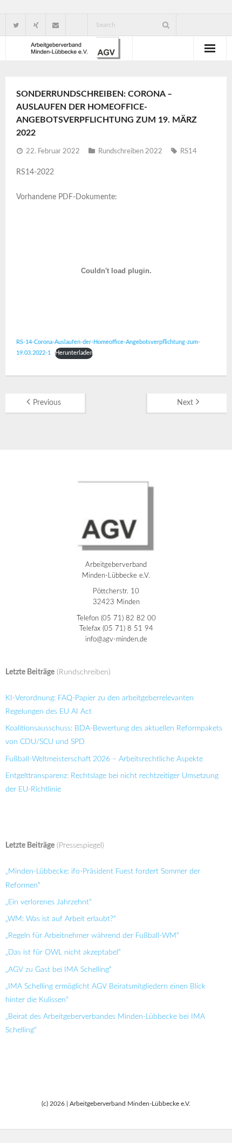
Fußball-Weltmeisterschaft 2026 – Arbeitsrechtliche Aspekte (104, 759)
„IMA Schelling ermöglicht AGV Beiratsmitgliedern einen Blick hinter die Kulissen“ (105, 993)
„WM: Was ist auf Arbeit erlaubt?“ (60, 919)
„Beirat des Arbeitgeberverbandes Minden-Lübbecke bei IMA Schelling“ (105, 1023)
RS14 (188, 151)
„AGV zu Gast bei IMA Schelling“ (58, 969)
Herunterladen (74, 353)
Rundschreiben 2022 (130, 151)
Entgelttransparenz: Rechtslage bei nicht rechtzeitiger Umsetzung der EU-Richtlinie (112, 782)
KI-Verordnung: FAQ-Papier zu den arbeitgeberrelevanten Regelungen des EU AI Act (99, 704)
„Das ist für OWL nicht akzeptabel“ (63, 952)
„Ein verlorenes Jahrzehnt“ (48, 902)
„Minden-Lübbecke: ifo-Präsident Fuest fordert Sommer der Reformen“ (102, 878)
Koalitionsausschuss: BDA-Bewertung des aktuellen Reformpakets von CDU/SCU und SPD (113, 735)
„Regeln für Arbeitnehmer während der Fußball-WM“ (92, 935)
